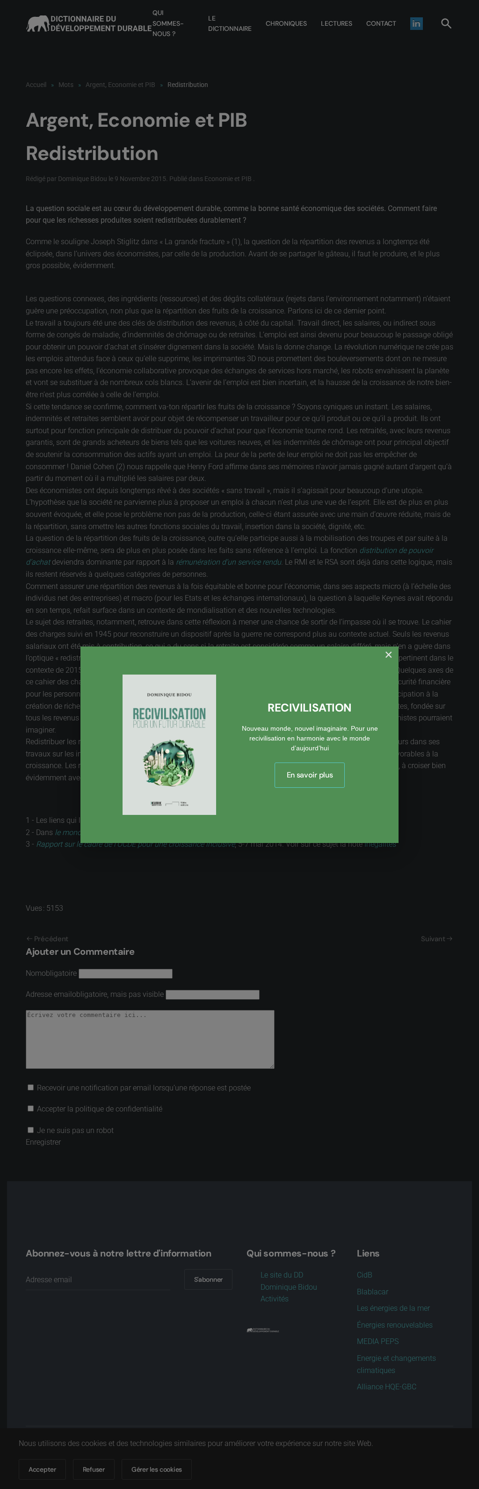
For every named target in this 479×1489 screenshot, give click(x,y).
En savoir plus (310, 775)
